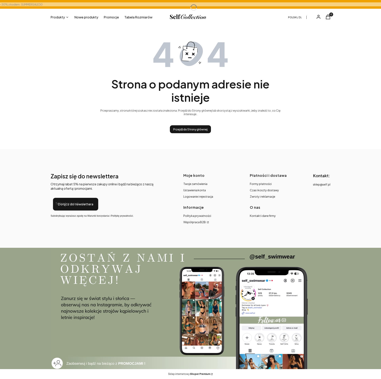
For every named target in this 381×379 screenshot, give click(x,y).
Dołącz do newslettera (75, 204)
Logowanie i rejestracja (198, 196)
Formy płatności (261, 184)
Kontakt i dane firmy (263, 215)
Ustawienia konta (194, 190)
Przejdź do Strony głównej (190, 129)
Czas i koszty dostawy (264, 190)
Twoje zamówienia (195, 184)
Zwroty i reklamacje (262, 196)
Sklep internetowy (189, 373)
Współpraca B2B (194, 222)
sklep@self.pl (321, 184)
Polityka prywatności (197, 215)
